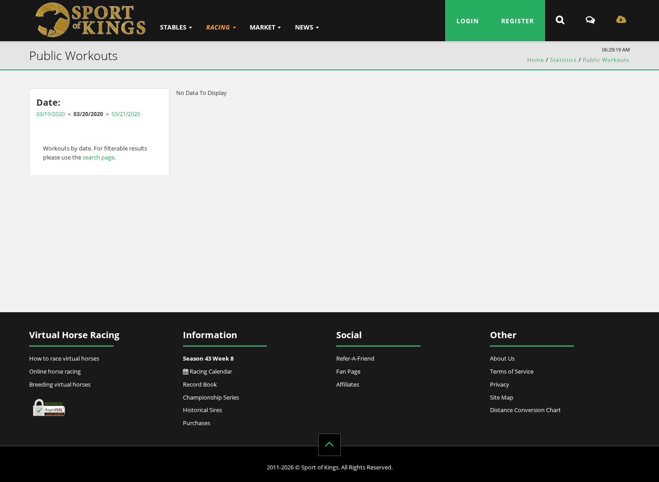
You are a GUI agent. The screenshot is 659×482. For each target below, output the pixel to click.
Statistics (563, 60)
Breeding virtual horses (60, 384)
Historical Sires (202, 410)
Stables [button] (173, 27)
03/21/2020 (126, 113)
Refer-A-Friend (355, 358)
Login (467, 21)
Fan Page (348, 371)
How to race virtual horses (64, 358)
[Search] (560, 20)
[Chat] (590, 20)
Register (517, 21)
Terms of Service (511, 371)
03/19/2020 (50, 113)
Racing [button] (218, 27)
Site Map (501, 397)
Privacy (499, 384)
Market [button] (262, 27)
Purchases (196, 423)
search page (98, 157)
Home (535, 60)
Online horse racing (55, 371)
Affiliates (347, 384)
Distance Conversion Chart (525, 410)
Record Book (200, 384)
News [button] (304, 27)
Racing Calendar (210, 371)
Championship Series (211, 397)
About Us (502, 358)
